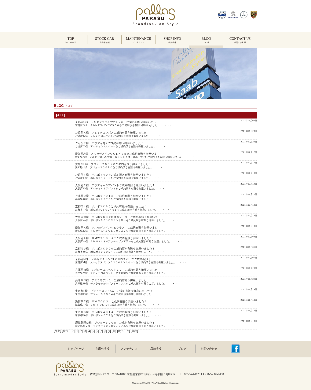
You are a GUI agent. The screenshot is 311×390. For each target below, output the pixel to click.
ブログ (182, 348)
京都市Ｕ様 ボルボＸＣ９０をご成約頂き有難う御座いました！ (115, 248)
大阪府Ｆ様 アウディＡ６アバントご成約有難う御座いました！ (115, 185)
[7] (101, 331)
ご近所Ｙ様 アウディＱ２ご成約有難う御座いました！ (109, 143)
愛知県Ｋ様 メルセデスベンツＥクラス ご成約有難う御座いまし (116, 227)
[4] (89, 331)
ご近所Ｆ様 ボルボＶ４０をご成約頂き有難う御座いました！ (113, 174)
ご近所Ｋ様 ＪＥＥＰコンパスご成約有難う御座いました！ (112, 132)
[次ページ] (123, 331)
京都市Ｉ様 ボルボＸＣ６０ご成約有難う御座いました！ (111, 206)
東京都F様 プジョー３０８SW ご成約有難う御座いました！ (114, 290)
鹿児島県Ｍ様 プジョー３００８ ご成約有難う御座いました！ (115, 322)
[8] (105, 331)
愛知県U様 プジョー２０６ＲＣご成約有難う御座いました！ (113, 164)
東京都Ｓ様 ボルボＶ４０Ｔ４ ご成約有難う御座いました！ (113, 312)
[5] (93, 331)
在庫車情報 (102, 348)
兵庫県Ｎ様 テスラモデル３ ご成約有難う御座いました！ (112, 280)
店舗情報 (155, 348)
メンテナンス (129, 348)
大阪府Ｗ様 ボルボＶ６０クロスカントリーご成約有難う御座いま (116, 217)
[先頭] (57, 331)
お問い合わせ (209, 348)
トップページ (75, 348)
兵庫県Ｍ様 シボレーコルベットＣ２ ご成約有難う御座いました (116, 269)
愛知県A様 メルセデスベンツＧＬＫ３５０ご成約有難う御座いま (116, 153)
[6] (97, 331)
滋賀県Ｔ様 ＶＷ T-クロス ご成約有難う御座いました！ (111, 301)
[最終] (134, 331)
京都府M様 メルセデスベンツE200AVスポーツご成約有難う (113, 259)
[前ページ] (68, 331)
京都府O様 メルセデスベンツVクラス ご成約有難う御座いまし (115, 122)
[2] (81, 331)
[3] (85, 331)
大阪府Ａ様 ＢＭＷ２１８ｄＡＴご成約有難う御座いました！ (113, 238)
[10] (114, 331)
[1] (77, 331)
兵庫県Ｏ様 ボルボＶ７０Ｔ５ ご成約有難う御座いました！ (113, 195)
